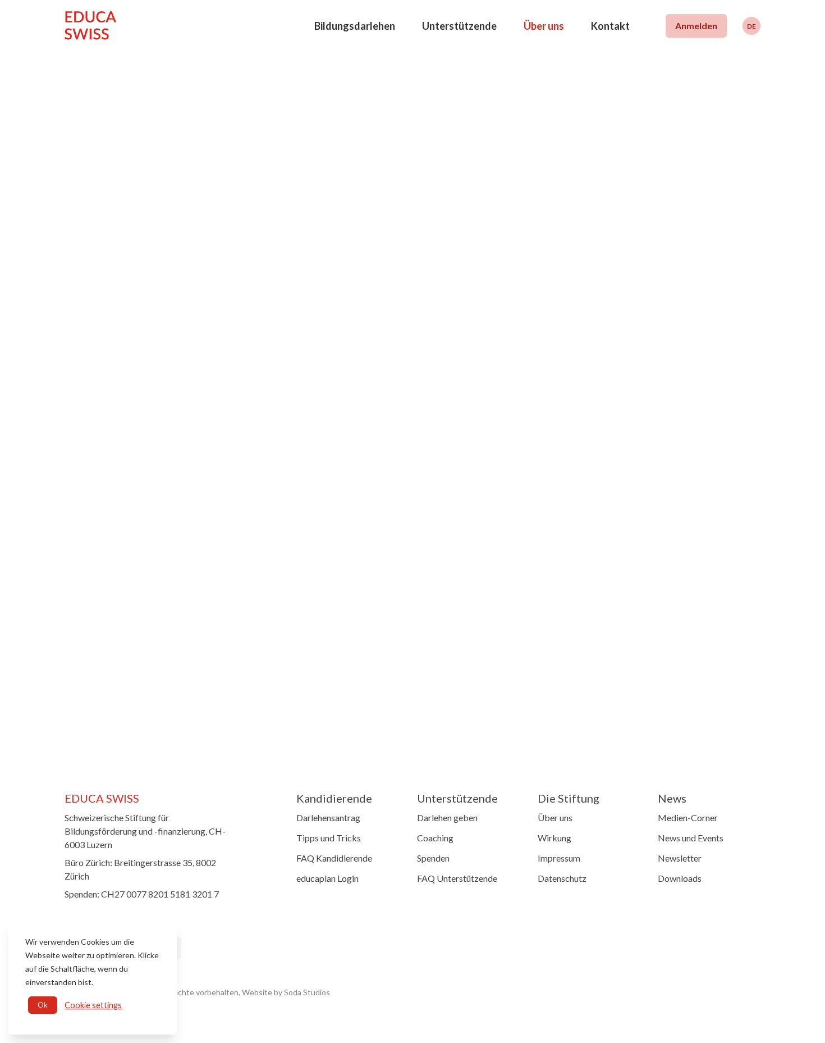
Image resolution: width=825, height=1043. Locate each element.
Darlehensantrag (328, 817)
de (751, 26)
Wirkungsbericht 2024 (296, 455)
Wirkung (554, 837)
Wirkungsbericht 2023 (296, 478)
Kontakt (610, 26)
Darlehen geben (447, 817)
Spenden (433, 858)
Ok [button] (43, 1004)
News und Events (690, 837)
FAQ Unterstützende (457, 878)
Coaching (435, 837)
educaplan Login (327, 878)
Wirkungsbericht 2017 (296, 614)
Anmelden (696, 25)
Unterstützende (459, 26)
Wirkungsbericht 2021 (296, 523)
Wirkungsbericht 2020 (296, 546)
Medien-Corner (688, 817)
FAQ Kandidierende (334, 858)
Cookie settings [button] (93, 1005)
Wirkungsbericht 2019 (296, 569)
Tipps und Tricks (328, 837)
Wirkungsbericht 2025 (296, 432)
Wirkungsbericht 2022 (296, 501)
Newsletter (680, 858)
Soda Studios (307, 992)
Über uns (544, 26)
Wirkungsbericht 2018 (296, 592)
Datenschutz (562, 878)
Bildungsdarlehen (354, 26)
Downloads (680, 878)
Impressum (559, 858)
